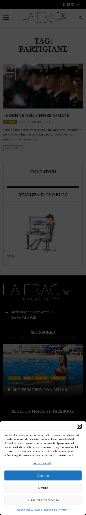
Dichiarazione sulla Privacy (51, 509)
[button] (79, 426)
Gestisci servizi (42, 463)
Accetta (43, 476)
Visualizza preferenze (43, 500)
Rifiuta (43, 488)
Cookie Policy (25, 509)
